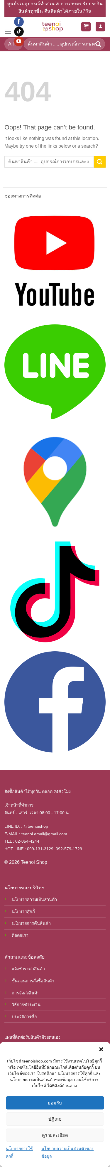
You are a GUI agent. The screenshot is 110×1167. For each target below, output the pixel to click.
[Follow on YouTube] (19, 41)
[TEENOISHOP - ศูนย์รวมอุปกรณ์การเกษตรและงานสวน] (52, 27)
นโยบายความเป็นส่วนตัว (34, 899)
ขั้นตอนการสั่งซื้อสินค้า (33, 981)
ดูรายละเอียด (55, 1135)
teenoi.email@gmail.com (44, 834)
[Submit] (98, 44)
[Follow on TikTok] (19, 32)
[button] (101, 1049)
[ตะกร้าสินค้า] (86, 27)
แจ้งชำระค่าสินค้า (28, 969)
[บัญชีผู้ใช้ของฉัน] (100, 27)
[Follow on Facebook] (19, 22)
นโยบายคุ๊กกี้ (23, 911)
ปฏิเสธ (55, 1119)
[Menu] (7, 31)
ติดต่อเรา (20, 935)
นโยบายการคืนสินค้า (31, 923)
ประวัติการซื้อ (24, 1016)
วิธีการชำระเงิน (26, 1004)
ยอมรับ (55, 1102)
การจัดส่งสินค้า (26, 993)
